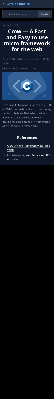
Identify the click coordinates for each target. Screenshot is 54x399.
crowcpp (24, 68)
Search (44, 14)
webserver (9, 68)
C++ (35, 68)
